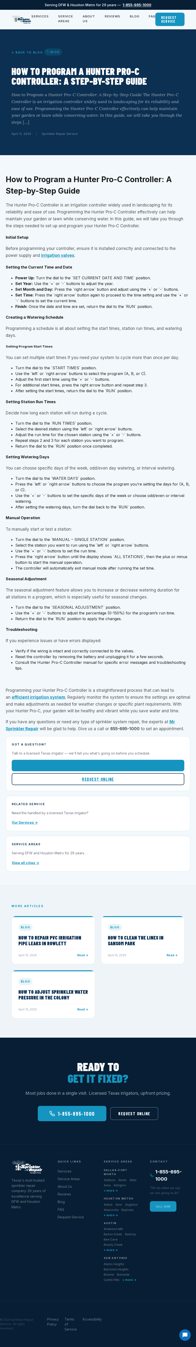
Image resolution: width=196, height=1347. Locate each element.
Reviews (112, 16)
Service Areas (65, 18)
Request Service (169, 19)
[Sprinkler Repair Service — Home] (21, 19)
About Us (89, 18)
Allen (133, 1180)
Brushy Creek (113, 1245)
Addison (109, 1180)
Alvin (118, 1204)
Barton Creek (113, 1234)
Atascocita (111, 1210)
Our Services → (25, 822)
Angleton (131, 1204)
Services (40, 16)
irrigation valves (57, 255)
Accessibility (92, 1319)
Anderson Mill (113, 1229)
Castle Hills (112, 1280)
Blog (134, 16)
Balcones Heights (116, 1269)
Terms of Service (71, 1324)
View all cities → (25, 863)
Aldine (108, 1204)
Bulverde (123, 1274)
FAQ (152, 16)
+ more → (111, 1190)
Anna (107, 1185)
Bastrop (130, 1234)
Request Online (98, 779)
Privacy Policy (53, 1321)
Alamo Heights (114, 1264)
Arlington (120, 1185)
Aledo (122, 1180)
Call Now (163, 1206)
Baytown (127, 1210)
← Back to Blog (27, 52)
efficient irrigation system (38, 697)
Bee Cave (111, 1239)
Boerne (109, 1274)
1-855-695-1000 (137, 5)
